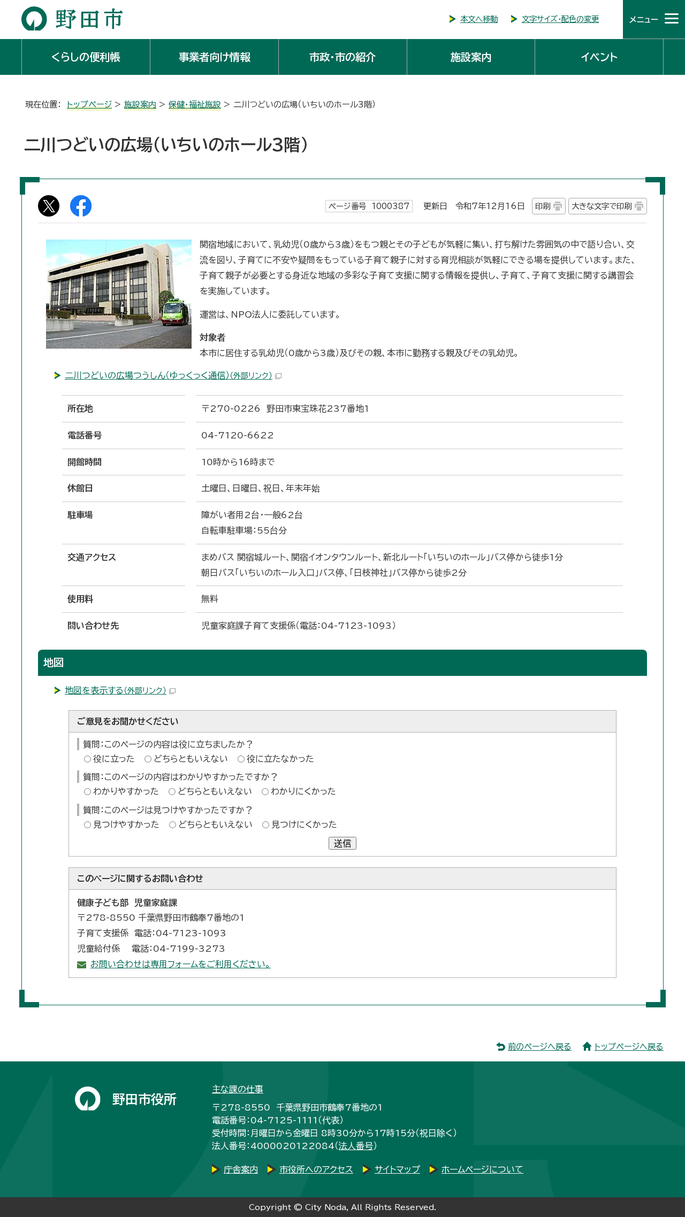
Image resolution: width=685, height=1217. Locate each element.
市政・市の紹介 (342, 57)
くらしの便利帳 (85, 57)
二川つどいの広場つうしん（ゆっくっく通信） (168, 375)
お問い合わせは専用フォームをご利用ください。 (180, 964)
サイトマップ (397, 1169)
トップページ (89, 105)
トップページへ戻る (629, 1047)
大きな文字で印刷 (601, 206)
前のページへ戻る (540, 1047)
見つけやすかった (126, 824)
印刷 (542, 206)
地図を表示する (115, 690)
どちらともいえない (191, 758)
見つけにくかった (304, 824)
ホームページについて (482, 1169)
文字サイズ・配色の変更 (560, 19)
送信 (342, 843)
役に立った (114, 758)
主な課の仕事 (237, 1089)
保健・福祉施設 (195, 105)
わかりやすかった (126, 791)
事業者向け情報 (214, 57)
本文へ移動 (479, 19)
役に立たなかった (280, 758)
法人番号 (356, 1146)
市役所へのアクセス (316, 1169)
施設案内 (471, 57)
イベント (599, 57)
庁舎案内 (241, 1169)
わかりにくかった (303, 791)
